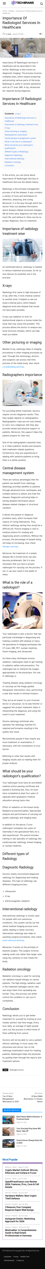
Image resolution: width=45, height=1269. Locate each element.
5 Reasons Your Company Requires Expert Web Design (19, 1208)
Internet (8, 1192)
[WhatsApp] (30, 1081)
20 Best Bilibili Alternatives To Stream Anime (33, 1099)
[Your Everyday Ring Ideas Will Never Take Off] (8, 1131)
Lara (9, 34)
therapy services (10, 546)
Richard (14, 1193)
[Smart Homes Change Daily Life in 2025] (8, 1143)
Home (4, 11)
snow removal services (13, 940)
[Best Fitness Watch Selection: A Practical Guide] (8, 1120)
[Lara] (4, 34)
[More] (36, 1081)
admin (14, 1167)
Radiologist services (17, 1070)
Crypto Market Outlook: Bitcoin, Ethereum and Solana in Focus (21, 1171)
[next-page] (8, 1152)
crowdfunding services (13, 367)
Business (8, 1167)
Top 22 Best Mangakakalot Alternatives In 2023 (10, 1099)
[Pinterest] (24, 1081)
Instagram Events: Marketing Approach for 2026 (20, 1220)
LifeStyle (11, 11)
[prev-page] (4, 1152)
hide (18, 114)
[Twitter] (18, 1081)
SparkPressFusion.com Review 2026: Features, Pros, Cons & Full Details (22, 1184)
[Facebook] (12, 1081)
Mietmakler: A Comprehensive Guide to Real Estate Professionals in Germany (20, 1233)
